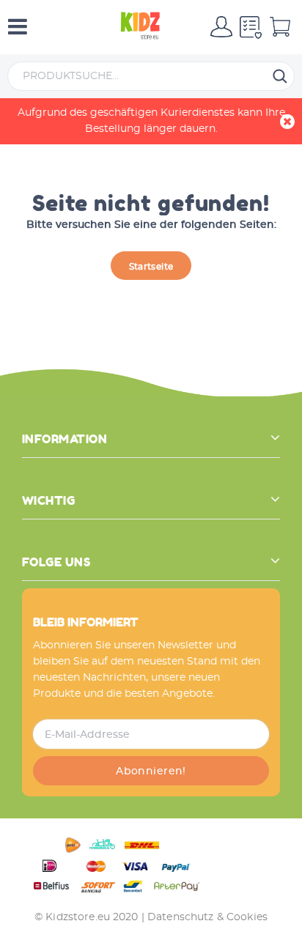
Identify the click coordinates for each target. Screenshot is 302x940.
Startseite (151, 266)
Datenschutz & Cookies (207, 917)
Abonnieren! (151, 771)
